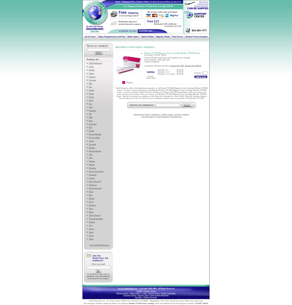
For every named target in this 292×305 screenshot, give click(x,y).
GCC (91, 107)
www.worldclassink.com (127, 288)
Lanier (91, 141)
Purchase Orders (130, 295)
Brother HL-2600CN (193, 66)
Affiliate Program (150, 297)
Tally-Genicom (95, 215)
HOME (139, 291)
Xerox (91, 236)
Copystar (92, 80)
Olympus (92, 168)
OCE (91, 158)
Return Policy (135, 293)
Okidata (92, 161)
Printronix (93, 185)
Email (153, 291)
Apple (91, 67)
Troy (91, 225)
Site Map (138, 297)
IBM (90, 117)
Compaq (92, 77)
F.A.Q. (144, 293)
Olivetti (92, 165)
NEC (91, 154)
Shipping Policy (122, 293)
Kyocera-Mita (94, 138)
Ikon (91, 121)
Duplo (91, 94)
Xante (91, 232)
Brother (92, 70)
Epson (91, 97)
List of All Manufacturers (99, 245)
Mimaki (92, 148)
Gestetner (92, 110)
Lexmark (92, 144)
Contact (147, 291)
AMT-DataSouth (95, 63)
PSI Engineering (95, 188)
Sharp (91, 212)
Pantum (92, 178)
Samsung (92, 205)
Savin (91, 209)
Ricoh (91, 192)
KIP (90, 127)
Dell (90, 83)
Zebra (91, 239)
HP (90, 114)
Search (187, 105)
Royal (91, 202)
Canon (91, 73)
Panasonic (93, 175)
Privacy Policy (154, 293)
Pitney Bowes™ (95, 181)
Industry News (143, 295)
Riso (90, 195)
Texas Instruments (96, 219)
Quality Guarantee (168, 293)
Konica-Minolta (95, 134)
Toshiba (92, 222)
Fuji (90, 104)
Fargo (91, 100)
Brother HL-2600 (177, 66)
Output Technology (96, 171)
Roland (91, 198)
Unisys (91, 229)
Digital (91, 90)
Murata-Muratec (95, 151)
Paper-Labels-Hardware (159, 295)
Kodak (91, 131)
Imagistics (93, 124)
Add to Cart (201, 77)
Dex (90, 87)
